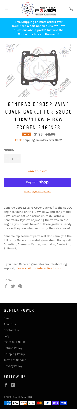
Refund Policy (13, 348)
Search (8, 318)
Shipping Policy (14, 354)
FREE (18, 140)
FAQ (6, 336)
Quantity (9, 150)
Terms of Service (15, 360)
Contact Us (11, 330)
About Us (10, 324)
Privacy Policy (13, 366)
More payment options (37, 191)
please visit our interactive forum (38, 268)
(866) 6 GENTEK (14, 342)
